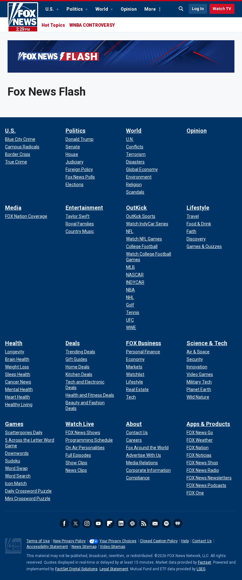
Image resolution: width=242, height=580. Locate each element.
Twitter (75, 523)
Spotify (166, 523)
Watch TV (222, 8)
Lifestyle (198, 207)
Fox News (23, 17)
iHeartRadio (177, 523)
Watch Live (80, 424)
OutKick (136, 207)
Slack (132, 523)
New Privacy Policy (69, 541)
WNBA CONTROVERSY (92, 25)
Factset (204, 562)
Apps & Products (208, 424)
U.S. (50, 9)
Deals (73, 343)
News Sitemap (84, 546)
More (150, 9)
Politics (75, 9)
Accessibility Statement (47, 546)
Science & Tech (207, 343)
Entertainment (84, 207)
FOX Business (143, 343)
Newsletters (155, 523)
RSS (143, 523)
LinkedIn (121, 523)
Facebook (64, 523)
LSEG (201, 569)
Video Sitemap (112, 546)
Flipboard (109, 523)
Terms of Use (38, 541)
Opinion (129, 9)
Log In (198, 8)
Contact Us (202, 541)
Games (14, 424)
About (134, 424)
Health (13, 343)
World (102, 9)
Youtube (98, 523)
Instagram (87, 523)
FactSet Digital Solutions (76, 569)
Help (185, 541)
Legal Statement (114, 569)
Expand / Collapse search (181, 9)
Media (13, 207)
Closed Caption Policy (159, 541)
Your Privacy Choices (118, 541)
